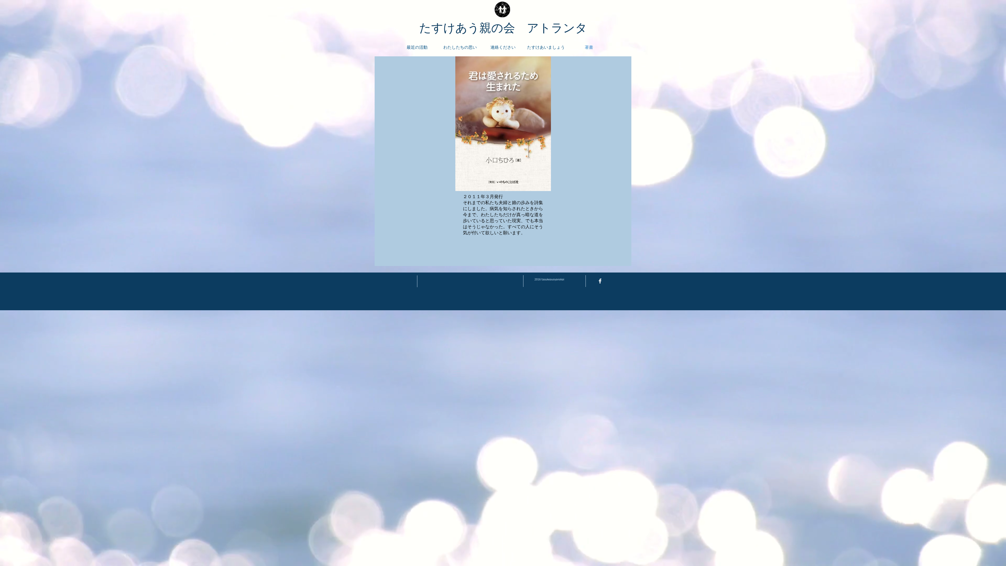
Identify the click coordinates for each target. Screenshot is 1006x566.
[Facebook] (600, 281)
